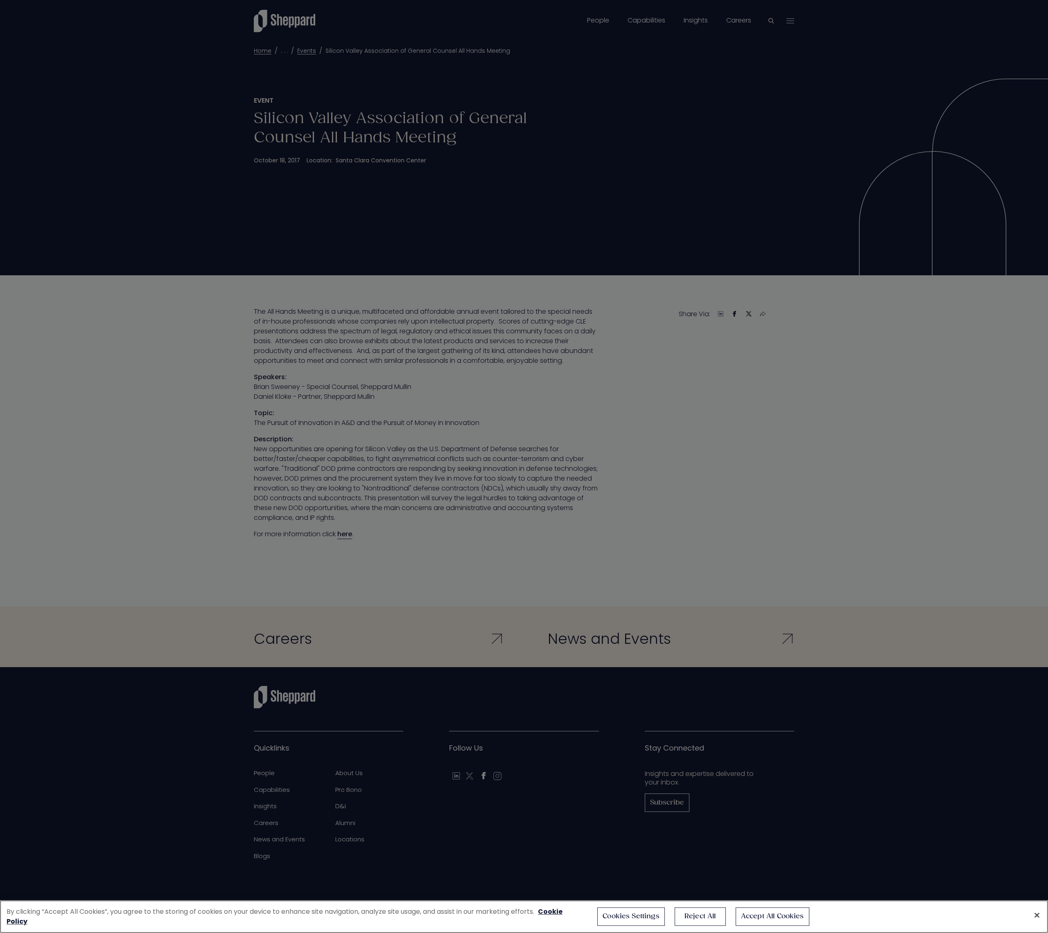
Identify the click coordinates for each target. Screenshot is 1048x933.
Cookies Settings (631, 916)
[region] (524, 916)
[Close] (1037, 915)
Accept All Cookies (772, 916)
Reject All (700, 916)
